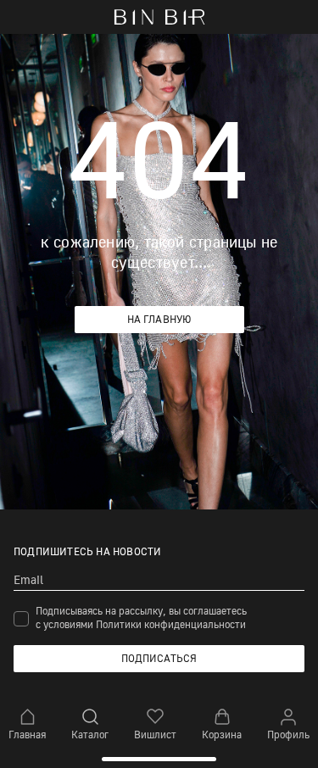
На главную (159, 319)
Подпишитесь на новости (87, 551)
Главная (27, 734)
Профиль (288, 734)
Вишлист (155, 734)
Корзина (222, 734)
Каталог (90, 734)
